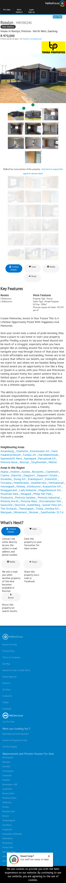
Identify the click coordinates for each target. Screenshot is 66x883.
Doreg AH (20, 479)
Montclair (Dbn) (9, 798)
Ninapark (26, 494)
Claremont (52, 471)
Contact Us (7, 696)
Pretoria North (9, 501)
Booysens (38, 471)
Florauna (5, 483)
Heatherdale (21, 483)
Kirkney (20, 486)
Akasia (4, 471)
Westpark (6, 512)
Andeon (15, 471)
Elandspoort (35, 479)
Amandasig (7, 451)
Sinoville (20, 505)
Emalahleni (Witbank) (12, 834)
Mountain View (9, 494)
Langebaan (7, 829)
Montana (6, 762)
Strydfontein (38, 462)
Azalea (25, 471)
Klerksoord (34, 486)
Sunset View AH (51, 505)
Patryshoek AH (47, 458)
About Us (6, 683)
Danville (16, 475)
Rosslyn (15, 31)
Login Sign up (31, 10)
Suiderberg (33, 505)
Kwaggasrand (8, 490)
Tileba (39, 508)
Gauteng (52, 31)
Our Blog (6, 689)
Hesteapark (7, 486)
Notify (52, 266)
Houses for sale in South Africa (16, 670)
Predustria (6, 497)
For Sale (6, 9)
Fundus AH (29, 455)
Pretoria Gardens (25, 497)
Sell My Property (9, 746)
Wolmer (33, 512)
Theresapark (26, 508)
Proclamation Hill (50, 501)
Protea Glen (7, 847)
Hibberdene (7, 838)
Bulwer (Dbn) (8, 793)
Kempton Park (8, 811)
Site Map (6, 663)
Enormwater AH (39, 451)
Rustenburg (7, 843)
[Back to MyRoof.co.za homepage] (49, 4)
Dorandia (6, 479)
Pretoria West (29, 501)
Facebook (6, 708)
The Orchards (8, 508)
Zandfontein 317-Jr (52, 512)
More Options (19, 10)
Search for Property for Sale (14, 740)
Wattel (53, 462)
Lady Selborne (27, 490)
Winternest (20, 512)
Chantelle (22, 451)
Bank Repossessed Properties (15, 734)
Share (33, 276)
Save (33, 266)
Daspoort (29, 475)
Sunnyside (7, 775)
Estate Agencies (9, 676)
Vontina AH (52, 508)
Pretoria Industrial (49, 497)
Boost (11, 597)
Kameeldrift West (11, 458)
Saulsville (6, 505)
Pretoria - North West (33, 31)
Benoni (5, 816)
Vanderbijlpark (8, 820)
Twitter (5, 702)
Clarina (4, 475)
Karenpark (30, 458)
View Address (8, 26)
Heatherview (38, 483)
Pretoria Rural (9, 462)
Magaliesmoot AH (49, 490)
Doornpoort (7, 757)
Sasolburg (7, 825)
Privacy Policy (8, 651)
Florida (5, 807)
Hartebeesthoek (48, 455)
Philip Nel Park (42, 494)
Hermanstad (56, 483)
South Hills (7, 789)
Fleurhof (6, 780)
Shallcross (7, 802)
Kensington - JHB (9, 784)
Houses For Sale (9, 644)
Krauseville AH (52, 486)
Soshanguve (7, 771)
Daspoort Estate (47, 475)
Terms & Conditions (11, 657)
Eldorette (51, 479)
